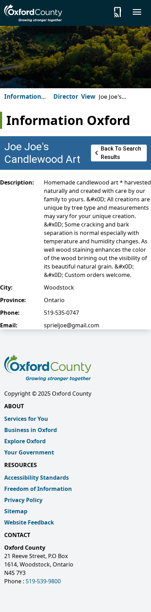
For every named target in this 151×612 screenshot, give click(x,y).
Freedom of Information (38, 489)
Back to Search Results (116, 152)
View (88, 96)
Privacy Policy (23, 500)
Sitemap (15, 511)
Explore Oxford (25, 441)
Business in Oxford (30, 430)
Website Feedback (29, 522)
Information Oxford (22, 100)
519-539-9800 (43, 581)
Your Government (29, 452)
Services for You (26, 419)
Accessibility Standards (36, 477)
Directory (67, 96)
